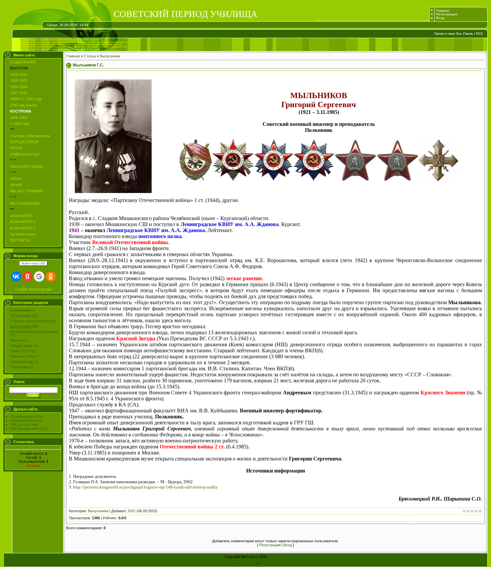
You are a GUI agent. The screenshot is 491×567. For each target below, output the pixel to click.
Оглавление (20, 310)
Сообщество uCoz (26, 420)
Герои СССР (20, 351)
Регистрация (446, 14)
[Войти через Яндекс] (27, 276)
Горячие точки (22, 356)
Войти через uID (33, 263)
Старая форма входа (33, 289)
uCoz (265, 563)
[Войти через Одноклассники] (51, 276)
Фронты (16, 340)
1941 (74, 230)
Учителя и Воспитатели (30, 321)
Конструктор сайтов (238, 563)
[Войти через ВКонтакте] (16, 276)
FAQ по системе (24, 424)
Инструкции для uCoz (29, 428)
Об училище (20, 316)
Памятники (19, 367)
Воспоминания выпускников (34, 332)
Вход (440, 18)
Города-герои (21, 346)
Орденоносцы (22, 362)
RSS (479, 33)
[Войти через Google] (39, 276)
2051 (132, 511)
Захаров (33, 465)
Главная (442, 10)
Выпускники (20, 326)
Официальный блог (27, 416)
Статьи (90, 56)
